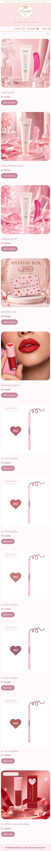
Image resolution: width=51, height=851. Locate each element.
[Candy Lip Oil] (25, 63)
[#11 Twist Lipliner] (25, 429)
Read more (7, 468)
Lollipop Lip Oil (8, 238)
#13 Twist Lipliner (9, 604)
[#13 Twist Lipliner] (25, 575)
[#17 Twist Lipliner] (25, 648)
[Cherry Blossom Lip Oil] (25, 136)
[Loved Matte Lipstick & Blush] (25, 794)
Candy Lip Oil (7, 92)
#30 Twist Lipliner (9, 751)
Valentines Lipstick (10, 385)
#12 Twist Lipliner (9, 531)
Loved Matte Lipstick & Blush (15, 824)
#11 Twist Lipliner (9, 458)
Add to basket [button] (9, 102)
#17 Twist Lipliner (9, 677)
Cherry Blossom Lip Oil (12, 165)
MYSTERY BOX (8, 311)
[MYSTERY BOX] (25, 282)
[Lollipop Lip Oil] (25, 209)
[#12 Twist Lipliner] (25, 502)
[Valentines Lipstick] (25, 356)
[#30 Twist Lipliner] (25, 721)
